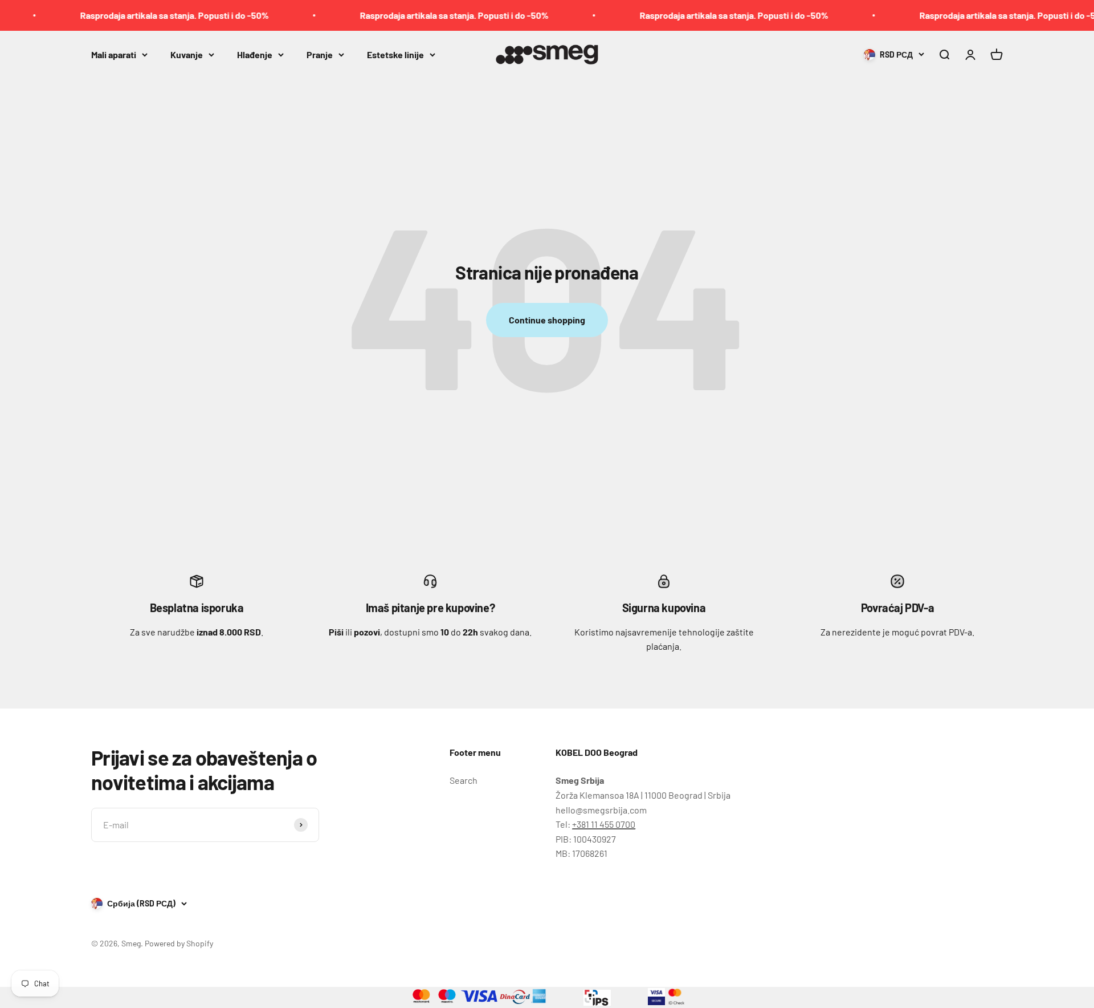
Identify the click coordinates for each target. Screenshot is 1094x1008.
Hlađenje (254, 53)
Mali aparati (113, 53)
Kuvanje (186, 53)
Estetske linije (395, 53)
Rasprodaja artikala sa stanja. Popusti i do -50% (154, 15)
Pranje (320, 53)
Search (463, 780)
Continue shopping (547, 319)
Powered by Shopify (179, 943)
